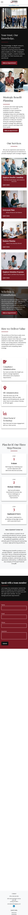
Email (3, 613)
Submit (5, 643)
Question (4, 631)
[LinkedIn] (14, 906)
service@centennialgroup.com (14, 904)
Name (3, 605)
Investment (14, 914)
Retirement (14, 912)
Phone (3, 622)
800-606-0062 (16, 896)
